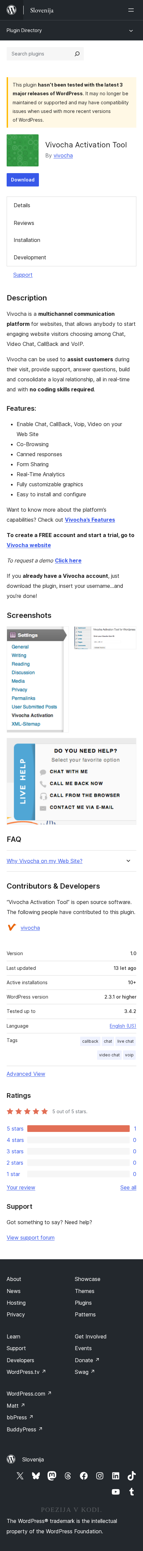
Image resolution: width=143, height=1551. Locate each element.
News (14, 1291)
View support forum (31, 1237)
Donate (87, 1360)
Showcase (87, 1279)
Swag (85, 1372)
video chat (109, 1054)
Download (23, 179)
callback (90, 1041)
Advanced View (26, 1073)
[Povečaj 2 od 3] (127, 635)
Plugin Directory (24, 30)
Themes (84, 1291)
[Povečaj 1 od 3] (60, 635)
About (14, 1279)
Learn (13, 1336)
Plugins (83, 1302)
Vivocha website (29, 545)
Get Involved (91, 1336)
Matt (16, 1405)
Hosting (16, 1302)
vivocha (63, 155)
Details (22, 205)
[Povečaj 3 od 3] (127, 747)
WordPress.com (29, 1393)
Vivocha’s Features (90, 519)
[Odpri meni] (132, 10)
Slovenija (33, 1459)
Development (30, 257)
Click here (68, 560)
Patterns (85, 1314)
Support (23, 274)
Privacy (16, 1314)
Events (83, 1348)
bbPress (20, 1417)
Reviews (24, 223)
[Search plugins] (77, 53)
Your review (21, 1187)
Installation (27, 240)
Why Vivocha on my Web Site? (44, 861)
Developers (20, 1360)
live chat (125, 1041)
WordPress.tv (26, 1372)
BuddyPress (25, 1429)
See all (128, 1187)
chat (108, 1041)
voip (129, 1054)
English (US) (123, 1026)
